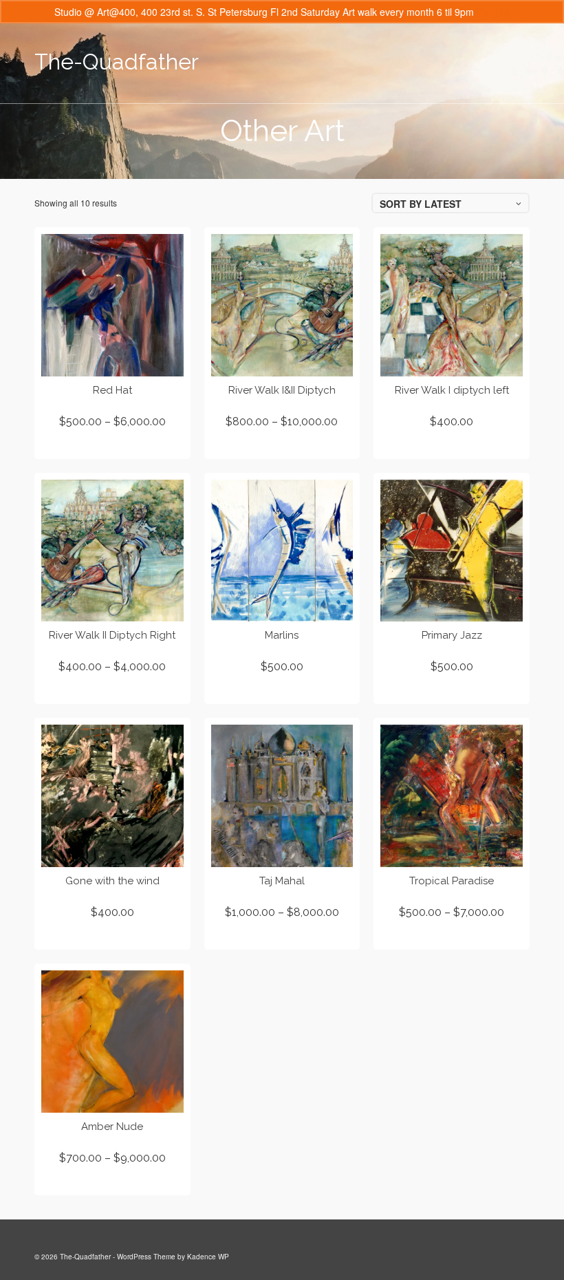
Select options (112, 446)
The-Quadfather (116, 61)
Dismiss (493, 12)
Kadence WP (208, 1256)
